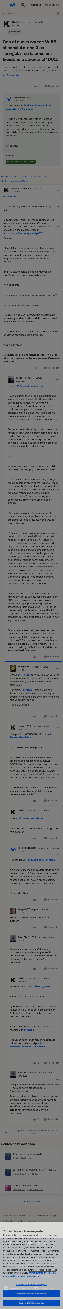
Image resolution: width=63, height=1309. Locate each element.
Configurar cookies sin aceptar (31, 1284)
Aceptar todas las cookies (31, 1303)
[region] (31, 1265)
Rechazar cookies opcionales (31, 1294)
